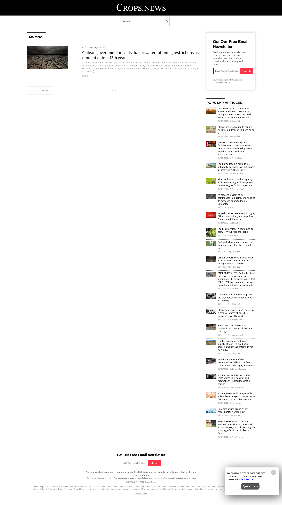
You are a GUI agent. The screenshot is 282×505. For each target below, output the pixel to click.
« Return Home (40, 90)
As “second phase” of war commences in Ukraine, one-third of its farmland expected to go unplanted (236, 199)
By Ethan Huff (100, 48)
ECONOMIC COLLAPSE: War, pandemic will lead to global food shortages (235, 328)
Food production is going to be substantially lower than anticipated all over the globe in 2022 (236, 167)
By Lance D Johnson (238, 369)
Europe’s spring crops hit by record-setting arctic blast (233, 410)
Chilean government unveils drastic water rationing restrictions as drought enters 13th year (236, 260)
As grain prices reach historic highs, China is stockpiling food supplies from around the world (236, 216)
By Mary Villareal (236, 335)
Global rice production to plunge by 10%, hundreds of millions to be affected (236, 130)
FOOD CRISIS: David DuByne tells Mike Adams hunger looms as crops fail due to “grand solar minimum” (236, 396)
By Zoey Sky (234, 235)
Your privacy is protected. (223, 80)
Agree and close (250, 486)
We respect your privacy (124, 478)
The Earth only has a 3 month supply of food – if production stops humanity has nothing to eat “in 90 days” (235, 346)
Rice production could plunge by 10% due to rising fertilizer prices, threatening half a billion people (235, 182)
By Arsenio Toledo (237, 189)
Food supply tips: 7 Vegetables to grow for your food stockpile (235, 230)
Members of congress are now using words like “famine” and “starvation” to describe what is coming (234, 379)
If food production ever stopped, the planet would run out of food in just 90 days (236, 297)
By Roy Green (235, 403)
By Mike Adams (236, 158)
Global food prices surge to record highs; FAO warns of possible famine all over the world (236, 313)
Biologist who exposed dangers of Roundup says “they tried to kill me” (235, 245)
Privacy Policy (141, 494)
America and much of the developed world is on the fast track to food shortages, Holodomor (236, 362)
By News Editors (236, 173)
